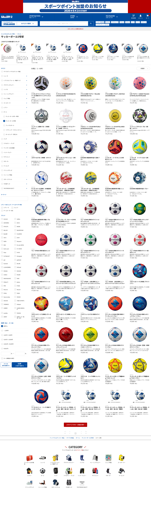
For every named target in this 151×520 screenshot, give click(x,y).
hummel (6, 263)
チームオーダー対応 (8, 210)
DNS (5, 245)
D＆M (18, 237)
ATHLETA (6, 226)
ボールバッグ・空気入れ (11, 134)
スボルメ (128, 22)
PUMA (18, 285)
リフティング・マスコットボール (13, 130)
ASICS (18, 222)
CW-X (5, 237)
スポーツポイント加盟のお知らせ (75, 28)
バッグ (5, 138)
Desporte (19, 241)
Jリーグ (137, 22)
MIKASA (5, 271)
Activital (6, 219)
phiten (18, 282)
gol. (4, 259)
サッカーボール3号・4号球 (12, 116)
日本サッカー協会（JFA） (20, 317)
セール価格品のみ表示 (9, 358)
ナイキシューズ (114, 22)
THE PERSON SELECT (9, 188)
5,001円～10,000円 (8, 339)
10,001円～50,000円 (8, 344)
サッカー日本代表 (100, 22)
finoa (5, 252)
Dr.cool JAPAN (20, 245)
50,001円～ (6, 348)
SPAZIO (19, 297)
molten (5, 274)
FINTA (18, 252)
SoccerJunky (7, 297)
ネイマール (143, 22)
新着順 (142, 68)
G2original (19, 256)
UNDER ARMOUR (20, 309)
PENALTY (6, 282)
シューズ (6, 76)
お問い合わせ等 (110, 16)
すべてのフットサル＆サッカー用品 (12, 71)
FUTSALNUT (7, 256)
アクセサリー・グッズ (9, 143)
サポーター (6, 161)
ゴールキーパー (7, 102)
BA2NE (18, 226)
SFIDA (5, 293)
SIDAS (18, 293)
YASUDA (19, 313)
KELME (18, 263)
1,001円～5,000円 (8, 335)
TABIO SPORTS (20, 300)
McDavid (19, 267)
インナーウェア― (8, 152)
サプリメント (7, 156)
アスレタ (122, 22)
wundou (6, 313)
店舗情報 (72, 16)
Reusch (18, 289)
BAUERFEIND (20, 230)
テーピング (6, 165)
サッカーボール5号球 (11, 120)
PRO (5, 285)
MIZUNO (19, 271)
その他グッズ (7, 183)
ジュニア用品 (7, 98)
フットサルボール (10, 125)
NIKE (18, 278)
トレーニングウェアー (9, 93)
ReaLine (6, 289)
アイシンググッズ (8, 170)
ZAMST (5, 316)
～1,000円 (6, 330)
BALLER (6, 230)
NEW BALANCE (7, 278)
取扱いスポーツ (34, 16)
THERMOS (6, 304)
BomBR (5, 234)
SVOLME (6, 300)
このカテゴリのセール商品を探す (75, 424)
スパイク (108, 22)
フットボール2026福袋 (9, 147)
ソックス (6, 89)
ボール (19, 33)
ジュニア (16, 207)
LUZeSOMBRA (7, 267)
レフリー (6, 107)
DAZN (5, 241)
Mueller (19, 274)
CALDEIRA (19, 234)
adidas (18, 219)
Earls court (6, 248)
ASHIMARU (6, 222)
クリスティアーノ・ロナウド (102, 24)
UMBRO (6, 308)
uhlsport (19, 304)
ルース (132, 22)
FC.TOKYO (19, 248)
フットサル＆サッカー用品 (8, 33)
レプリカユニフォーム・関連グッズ (12, 80)
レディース (6, 207)
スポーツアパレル (8, 179)
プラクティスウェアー (9, 85)
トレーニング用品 (8, 174)
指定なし (6, 326)
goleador (19, 259)
